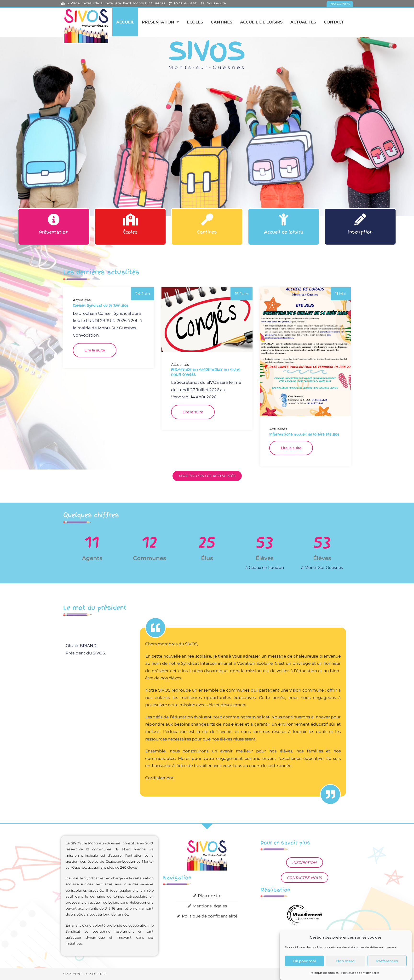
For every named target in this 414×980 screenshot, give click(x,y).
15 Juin (241, 293)
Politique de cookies (324, 972)
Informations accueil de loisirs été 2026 (304, 434)
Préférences (387, 961)
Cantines (221, 22)
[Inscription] (360, 219)
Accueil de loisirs (261, 22)
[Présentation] (54, 219)
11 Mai (340, 293)
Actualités (303, 22)
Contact (334, 22)
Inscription (360, 232)
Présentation (158, 22)
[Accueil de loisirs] (284, 219)
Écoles (195, 22)
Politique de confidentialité (360, 972)
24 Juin (142, 293)
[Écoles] (130, 219)
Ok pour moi (304, 961)
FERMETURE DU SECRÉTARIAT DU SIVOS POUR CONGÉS (205, 372)
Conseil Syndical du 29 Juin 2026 (100, 305)
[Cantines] (207, 219)
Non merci (345, 961)
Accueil (125, 22)
